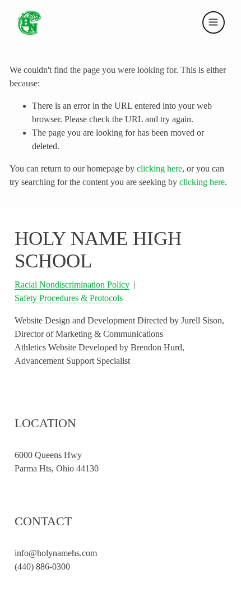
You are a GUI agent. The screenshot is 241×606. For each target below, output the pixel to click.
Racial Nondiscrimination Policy (72, 284)
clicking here (159, 168)
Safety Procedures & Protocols (69, 298)
